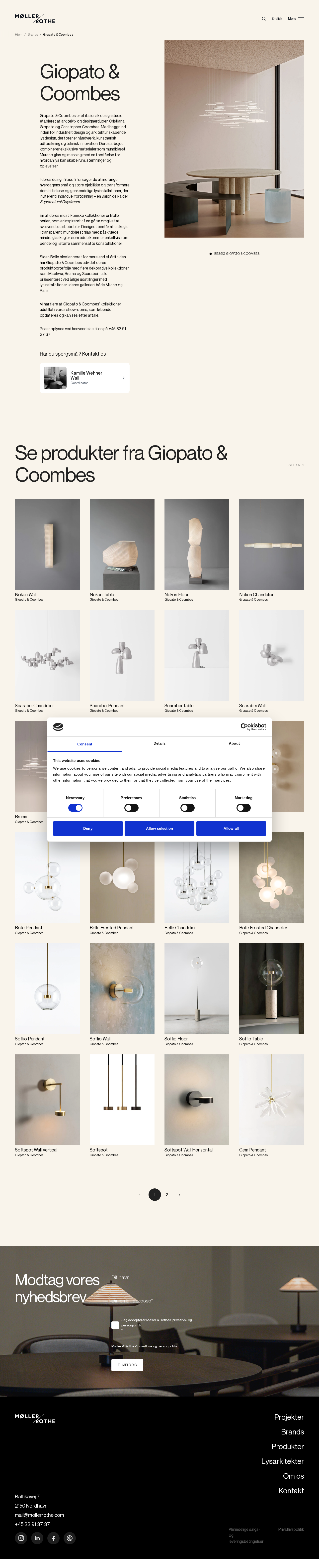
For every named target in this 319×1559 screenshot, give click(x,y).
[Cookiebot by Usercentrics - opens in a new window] (244, 727)
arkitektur (99, 132)
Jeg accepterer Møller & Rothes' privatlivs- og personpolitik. (156, 1325)
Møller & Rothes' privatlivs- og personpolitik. (144, 1346)
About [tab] (234, 743)
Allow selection (159, 828)
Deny (87, 828)
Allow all (231, 828)
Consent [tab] (84, 744)
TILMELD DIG (127, 1365)
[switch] (131, 808)
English (277, 18)
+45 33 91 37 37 (32, 1524)
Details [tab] (160, 743)
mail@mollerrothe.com (39, 1515)
